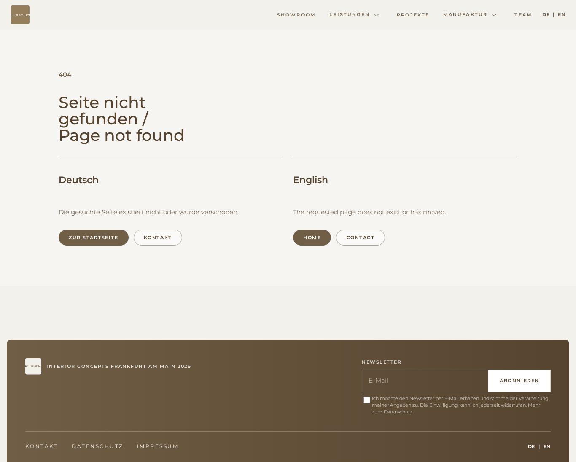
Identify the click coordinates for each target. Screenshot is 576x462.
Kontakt (158, 237)
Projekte (413, 15)
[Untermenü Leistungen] (376, 14)
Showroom (296, 15)
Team (523, 15)
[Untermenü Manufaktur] (494, 14)
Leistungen (349, 14)
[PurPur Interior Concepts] (20, 14)
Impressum (157, 446)
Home (312, 237)
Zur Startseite (93, 237)
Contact (361, 237)
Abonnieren (519, 381)
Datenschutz (97, 446)
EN (561, 14)
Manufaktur (465, 14)
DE (545, 14)
